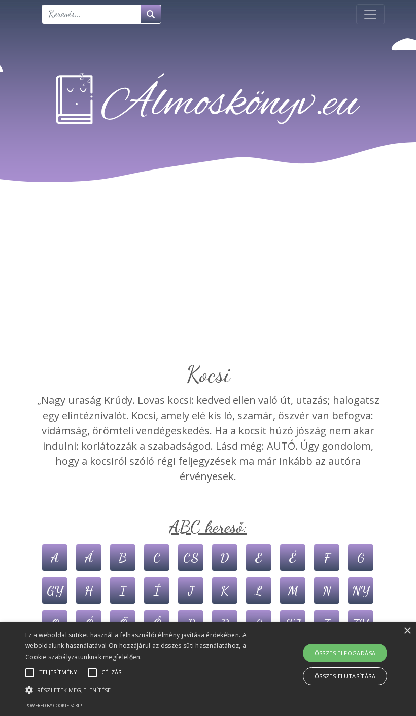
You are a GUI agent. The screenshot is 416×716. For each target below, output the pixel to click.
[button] (144, 690)
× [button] (407, 631)
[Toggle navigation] (370, 14)
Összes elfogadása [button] (345, 653)
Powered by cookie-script (54, 705)
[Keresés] (150, 14)
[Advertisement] (208, 285)
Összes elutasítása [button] (345, 676)
